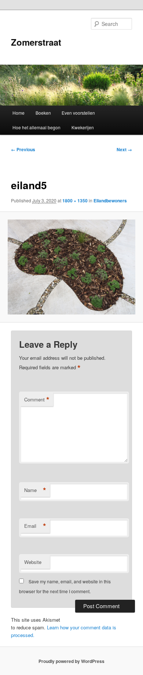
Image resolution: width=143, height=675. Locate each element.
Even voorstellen (78, 113)
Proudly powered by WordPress (71, 661)
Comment (37, 399)
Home (18, 113)
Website (32, 561)
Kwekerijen (83, 127)
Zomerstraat (36, 42)
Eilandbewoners (110, 200)
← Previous (23, 149)
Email (35, 526)
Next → (124, 149)
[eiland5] (71, 267)
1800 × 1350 (75, 200)
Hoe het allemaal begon (36, 127)
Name (35, 490)
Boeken (43, 113)
